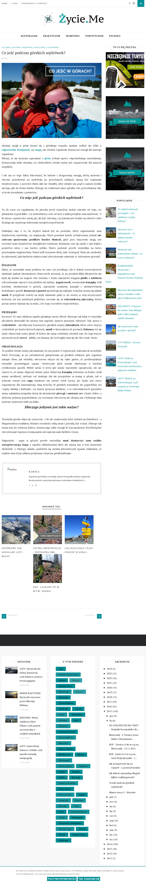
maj (112, 820)
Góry (76, 720)
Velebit (62, 817)
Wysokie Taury (65, 829)
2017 (109, 701)
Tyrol (61, 811)
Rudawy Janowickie (67, 783)
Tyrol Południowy (79, 811)
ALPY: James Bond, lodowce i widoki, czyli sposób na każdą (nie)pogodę (31, 752)
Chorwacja (63, 697)
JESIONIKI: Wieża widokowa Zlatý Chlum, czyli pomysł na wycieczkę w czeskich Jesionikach (30, 725)
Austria (62, 680)
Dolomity (63, 720)
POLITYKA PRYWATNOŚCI (62, 879)
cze (111, 815)
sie (111, 806)
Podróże (76, 771)
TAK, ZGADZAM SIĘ (88, 879)
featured (6, 47)
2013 (109, 848)
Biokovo (79, 691)
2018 (109, 697)
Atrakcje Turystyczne (68, 674)
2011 (109, 858)
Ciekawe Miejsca (66, 703)
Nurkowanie (64, 760)
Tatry (76, 806)
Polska (62, 777)
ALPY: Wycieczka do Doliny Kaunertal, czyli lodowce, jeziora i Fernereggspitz (31, 674)
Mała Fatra (63, 743)
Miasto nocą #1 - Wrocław (122, 792)
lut (111, 834)
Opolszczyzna (65, 766)
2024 (109, 668)
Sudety (82, 794)
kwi (111, 825)
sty (111, 839)
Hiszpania (63, 726)
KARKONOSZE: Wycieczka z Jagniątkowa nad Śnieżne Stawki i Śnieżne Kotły (124, 273)
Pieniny (62, 771)
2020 (109, 687)
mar (112, 830)
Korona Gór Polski (67, 731)
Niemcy (81, 754)
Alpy (61, 668)
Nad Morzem (64, 754)
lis (111, 720)
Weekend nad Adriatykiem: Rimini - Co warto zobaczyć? (130, 253)
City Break (63, 708)
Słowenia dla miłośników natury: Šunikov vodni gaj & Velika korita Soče (130, 294)
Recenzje (76, 777)
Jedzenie (16, 47)
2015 (109, 711)
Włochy (82, 829)
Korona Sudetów (66, 737)
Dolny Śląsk (77, 714)
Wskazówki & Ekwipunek (46, 47)
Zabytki (62, 834)
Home (5, 3)
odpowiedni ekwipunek (16, 149)
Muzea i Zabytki (66, 748)
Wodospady (77, 817)
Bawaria (75, 680)
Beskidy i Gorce (65, 686)
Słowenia (63, 806)
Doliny (61, 714)
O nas (14, 3)
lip (111, 811)
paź (112, 797)
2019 (109, 692)
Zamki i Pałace (79, 834)
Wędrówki (27, 47)
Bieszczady (64, 691)
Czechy (78, 708)
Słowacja (79, 800)
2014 (109, 844)
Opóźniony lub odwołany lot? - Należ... (13, 552)
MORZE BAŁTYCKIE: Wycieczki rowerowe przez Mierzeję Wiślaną (30, 699)
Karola (34, 471)
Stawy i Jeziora (65, 794)
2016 (109, 706)
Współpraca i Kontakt (34, 3)
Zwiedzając (63, 840)
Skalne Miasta (65, 789)
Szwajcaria (63, 800)
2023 (109, 673)
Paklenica (83, 766)
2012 (109, 853)
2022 (109, 678)
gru (112, 715)
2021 (109, 682)
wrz (112, 801)
